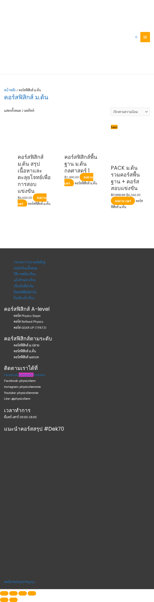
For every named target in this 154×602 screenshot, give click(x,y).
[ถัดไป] (13, 600)
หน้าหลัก (10, 90)
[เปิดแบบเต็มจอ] (22, 593)
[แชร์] (13, 593)
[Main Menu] (145, 37)
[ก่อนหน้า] (4, 600)
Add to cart (123, 201)
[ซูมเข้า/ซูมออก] (32, 593)
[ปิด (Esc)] (4, 593)
